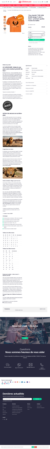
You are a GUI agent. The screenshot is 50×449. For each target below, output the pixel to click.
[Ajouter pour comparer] (23, 33)
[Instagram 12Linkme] (4, 419)
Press (28, 409)
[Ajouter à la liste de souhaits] (22, 33)
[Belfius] (20, 382)
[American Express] (22, 382)
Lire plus (25, 338)
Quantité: (30, 27)
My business (24, 5)
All (5, 5)
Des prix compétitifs (30, 91)
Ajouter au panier (37, 39)
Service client (14, 414)
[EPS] (29, 382)
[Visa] (5, 382)
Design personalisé (29, 88)
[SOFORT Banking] (15, 382)
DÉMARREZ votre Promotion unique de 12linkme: (35, 37)
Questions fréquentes (40, 407)
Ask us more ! (37, 5)
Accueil (4, 10)
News (48, 5)
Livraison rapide (29, 93)
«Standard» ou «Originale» (31, 85)
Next (5, 32)
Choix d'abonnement (30, 82)
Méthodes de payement (16, 412)
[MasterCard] (17, 382)
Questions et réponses (8, 302)
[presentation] (4, 17)
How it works (29, 407)
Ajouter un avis (42, 308)
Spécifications (29, 65)
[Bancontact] (13, 382)
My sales (9, 5)
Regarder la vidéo (32, 24)
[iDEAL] (2, 382)
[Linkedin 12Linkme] (6, 419)
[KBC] (24, 382)
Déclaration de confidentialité (17, 409)
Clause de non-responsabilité (17, 407)
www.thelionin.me (6, 202)
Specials (30, 5)
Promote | (2, 5)
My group (18, 5)
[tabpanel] (15, 23)
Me (13, 5)
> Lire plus (41, 54)
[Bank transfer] (8, 382)
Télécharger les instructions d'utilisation (10, 301)
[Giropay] (27, 382)
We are (43, 5)
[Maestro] (11, 382)
